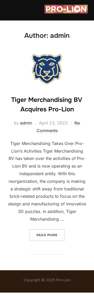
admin (26, 123)
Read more (50, 235)
